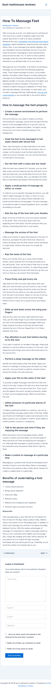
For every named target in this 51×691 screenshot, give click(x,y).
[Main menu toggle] (46, 4)
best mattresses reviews (19, 4)
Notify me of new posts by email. (20, 649)
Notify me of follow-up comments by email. (24, 643)
